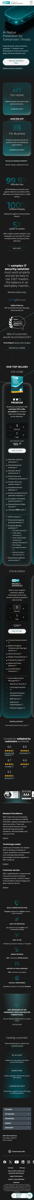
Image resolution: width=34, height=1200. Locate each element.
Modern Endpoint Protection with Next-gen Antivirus (17, 648)
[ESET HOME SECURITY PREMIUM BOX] (17, 385)
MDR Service (15, 699)
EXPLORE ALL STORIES (17, 348)
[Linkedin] (23, 1163)
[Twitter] (10, 1163)
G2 (24, 767)
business (14, 1093)
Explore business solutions (13, 68)
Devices (17, 429)
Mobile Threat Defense (17, 657)
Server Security (14, 654)
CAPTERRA (8, 767)
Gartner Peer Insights (22, 343)
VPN (18, 510)
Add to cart (17, 631)
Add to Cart (17, 450)
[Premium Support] (7, 708)
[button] (10, 427)
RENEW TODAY (17, 1071)
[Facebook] (5, 1163)
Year (17, 437)
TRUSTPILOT (8, 778)
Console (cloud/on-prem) (17, 640)
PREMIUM (17, 403)
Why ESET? (17, 248)
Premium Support (17, 708)
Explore (5, 838)
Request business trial (16, 62)
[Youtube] (16, 1163)
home (29, 1091)
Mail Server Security (17, 684)
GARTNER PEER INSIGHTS (9, 754)
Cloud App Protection (18, 687)
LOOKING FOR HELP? (17, 1086)
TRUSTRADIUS (24, 753)
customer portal (17, 1046)
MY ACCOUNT (17, 1055)
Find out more (17, 1024)
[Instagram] (29, 1163)
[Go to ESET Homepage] (12, 3)
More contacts (7, 1140)
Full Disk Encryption (15, 660)
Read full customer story (17, 292)
